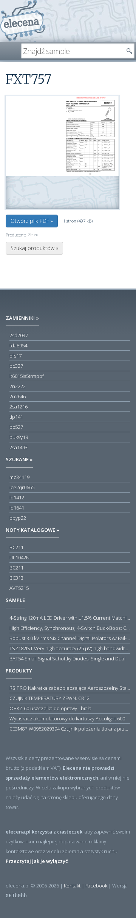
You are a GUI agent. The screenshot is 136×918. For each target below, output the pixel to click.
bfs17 (15, 355)
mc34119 (19, 477)
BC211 (16, 547)
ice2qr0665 (21, 487)
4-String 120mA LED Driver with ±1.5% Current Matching (69, 617)
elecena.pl (23, 21)
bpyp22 (17, 517)
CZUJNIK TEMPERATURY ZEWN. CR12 (49, 698)
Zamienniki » (22, 318)
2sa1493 (18, 447)
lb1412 (16, 497)
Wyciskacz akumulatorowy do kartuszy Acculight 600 (67, 718)
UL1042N (19, 557)
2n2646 (17, 396)
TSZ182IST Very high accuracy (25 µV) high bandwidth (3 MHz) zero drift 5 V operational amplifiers (69, 648)
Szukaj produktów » (34, 248)
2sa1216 (18, 406)
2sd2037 (18, 335)
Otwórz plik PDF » (32, 220)
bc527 (16, 427)
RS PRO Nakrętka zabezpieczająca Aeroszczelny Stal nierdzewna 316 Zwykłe (69, 688)
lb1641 (16, 507)
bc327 (16, 365)
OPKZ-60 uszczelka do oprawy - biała (50, 708)
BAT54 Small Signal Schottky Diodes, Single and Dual (67, 658)
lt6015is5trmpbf (26, 376)
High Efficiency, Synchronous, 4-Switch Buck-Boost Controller (69, 628)
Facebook (96, 885)
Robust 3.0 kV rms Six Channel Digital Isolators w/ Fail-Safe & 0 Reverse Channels (69, 638)
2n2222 (17, 386)
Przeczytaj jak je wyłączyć (37, 861)
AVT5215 (19, 588)
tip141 (16, 416)
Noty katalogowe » (32, 530)
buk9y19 (18, 437)
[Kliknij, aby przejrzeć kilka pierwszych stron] (62, 135)
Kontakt (72, 885)
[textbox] (72, 50)
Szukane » (19, 459)
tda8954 (18, 345)
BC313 (16, 577)
